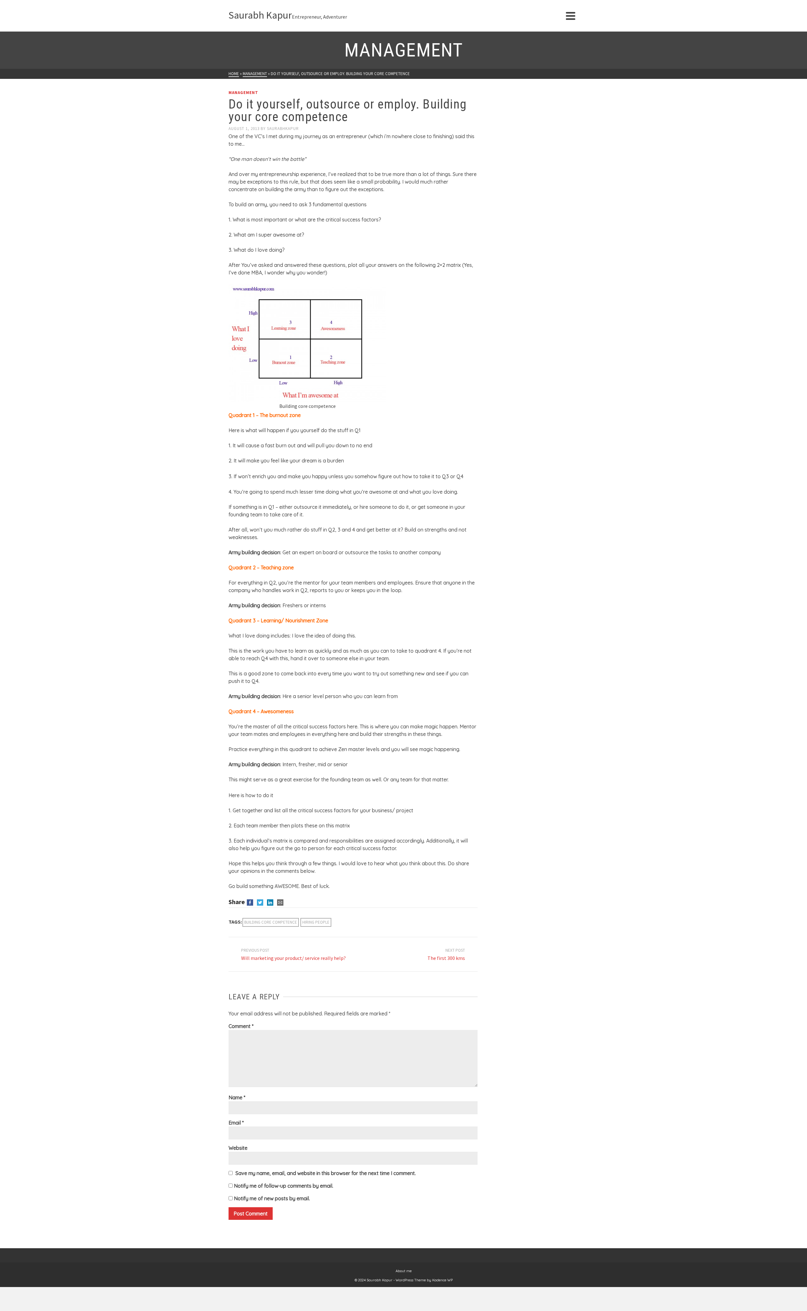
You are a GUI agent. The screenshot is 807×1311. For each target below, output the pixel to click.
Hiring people (315, 922)
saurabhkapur (283, 128)
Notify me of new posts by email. (272, 1198)
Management (243, 92)
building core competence (270, 922)
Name (237, 1097)
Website (238, 1148)
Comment (241, 1026)
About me (404, 1271)
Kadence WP (442, 1280)
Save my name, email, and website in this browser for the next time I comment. (325, 1173)
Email (236, 1123)
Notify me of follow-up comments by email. (283, 1186)
